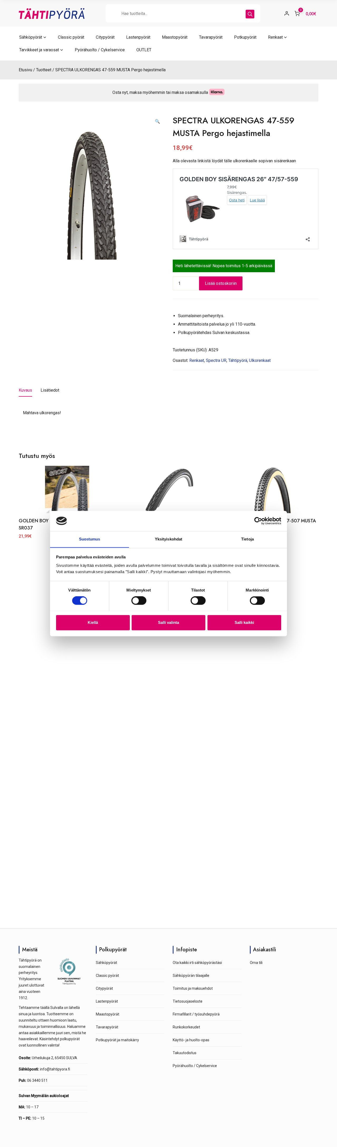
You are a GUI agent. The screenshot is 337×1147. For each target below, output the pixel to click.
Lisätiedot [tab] (50, 390)
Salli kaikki (244, 622)
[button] (157, 121)
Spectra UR (216, 360)
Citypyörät (105, 37)
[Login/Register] (287, 13)
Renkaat (275, 37)
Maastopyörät (174, 37)
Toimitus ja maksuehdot (193, 988)
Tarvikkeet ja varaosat (39, 49)
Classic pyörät (71, 37)
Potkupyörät (245, 37)
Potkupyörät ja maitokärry (117, 1040)
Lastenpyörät (138, 37)
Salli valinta (168, 622)
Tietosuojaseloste (187, 1001)
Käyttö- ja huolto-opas (191, 1040)
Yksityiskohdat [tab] (168, 539)
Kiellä (93, 622)
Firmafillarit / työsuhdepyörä (196, 1014)
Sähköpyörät (30, 37)
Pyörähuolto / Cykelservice (100, 49)
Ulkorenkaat (260, 360)
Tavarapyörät (210, 37)
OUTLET (143, 49)
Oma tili (256, 963)
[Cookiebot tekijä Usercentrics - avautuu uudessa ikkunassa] (258, 521)
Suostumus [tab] (89, 539)
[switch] (138, 600)
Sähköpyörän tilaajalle (191, 975)
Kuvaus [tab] (25, 390)
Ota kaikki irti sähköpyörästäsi (197, 963)
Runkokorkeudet (186, 1027)
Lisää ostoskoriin (221, 283)
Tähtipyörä (237, 360)
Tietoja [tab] (247, 539)
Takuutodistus (184, 1053)
